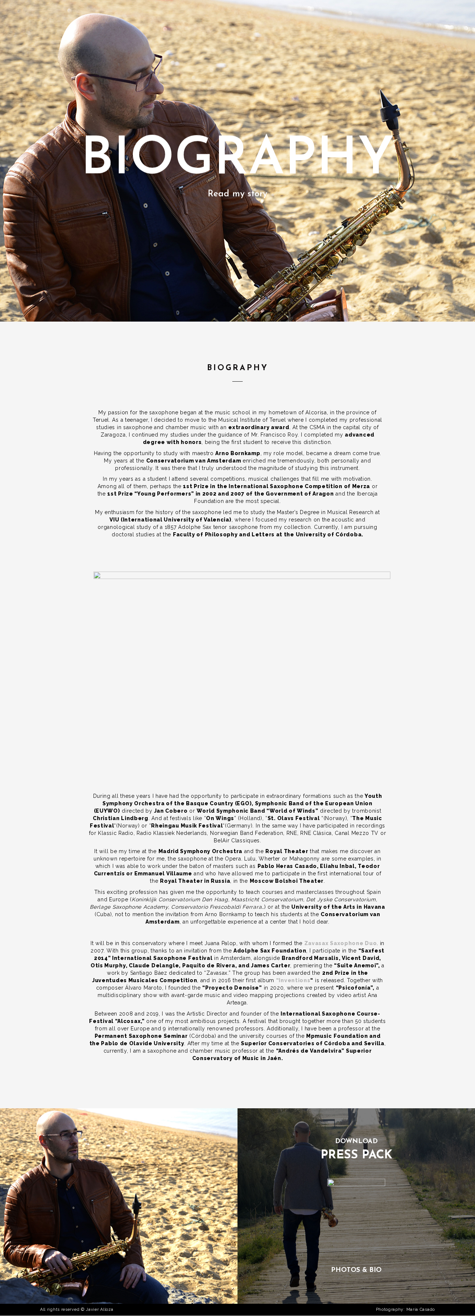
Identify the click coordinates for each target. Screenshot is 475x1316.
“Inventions (293, 980)
